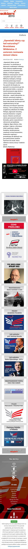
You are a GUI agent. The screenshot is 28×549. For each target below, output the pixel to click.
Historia (17, 3)
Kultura (3, 3)
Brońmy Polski (12, 5)
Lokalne (3, 5)
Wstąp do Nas (14, 499)
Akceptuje (14, 521)
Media (12, 1)
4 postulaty (14, 489)
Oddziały (14, 497)
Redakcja (21, 59)
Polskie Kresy (21, 5)
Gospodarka (19, 1)
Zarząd (14, 495)
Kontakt (14, 504)
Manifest (14, 491)
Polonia (23, 3)
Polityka (6, 1)
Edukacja (10, 3)
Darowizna (14, 502)
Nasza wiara (13, 7)
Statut (14, 493)
